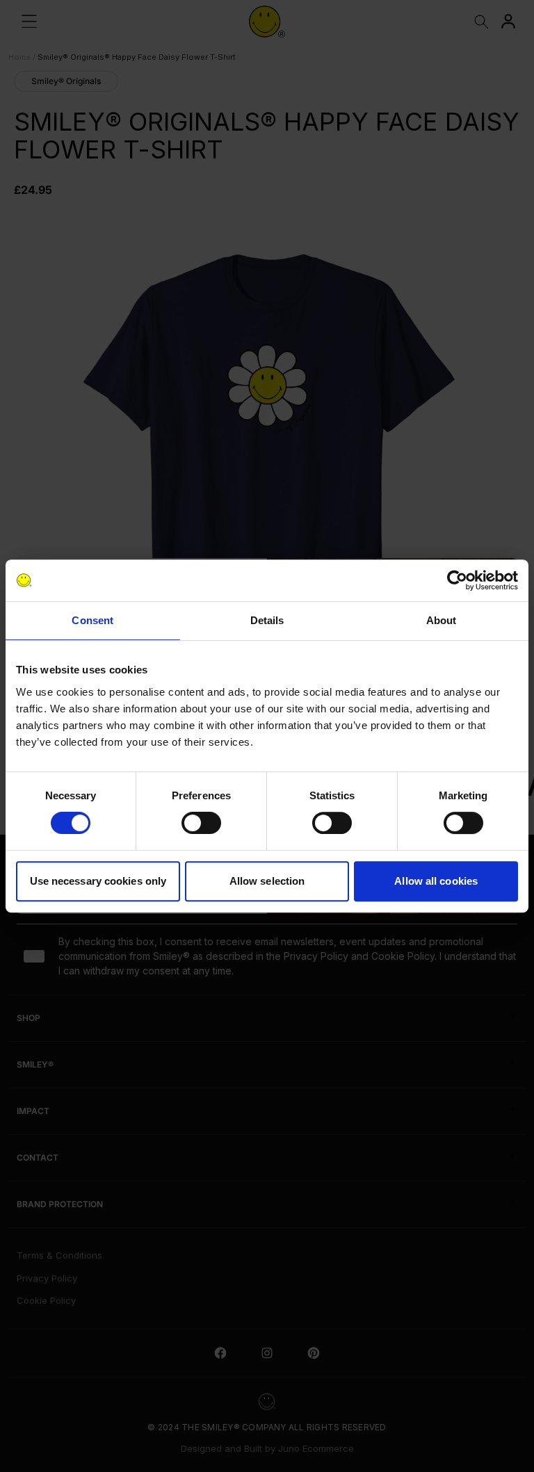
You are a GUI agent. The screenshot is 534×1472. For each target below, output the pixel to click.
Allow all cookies (436, 881)
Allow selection (267, 881)
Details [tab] (267, 620)
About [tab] (441, 620)
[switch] (201, 823)
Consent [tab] (92, 620)
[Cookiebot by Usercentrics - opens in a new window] (457, 580)
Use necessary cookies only (98, 881)
